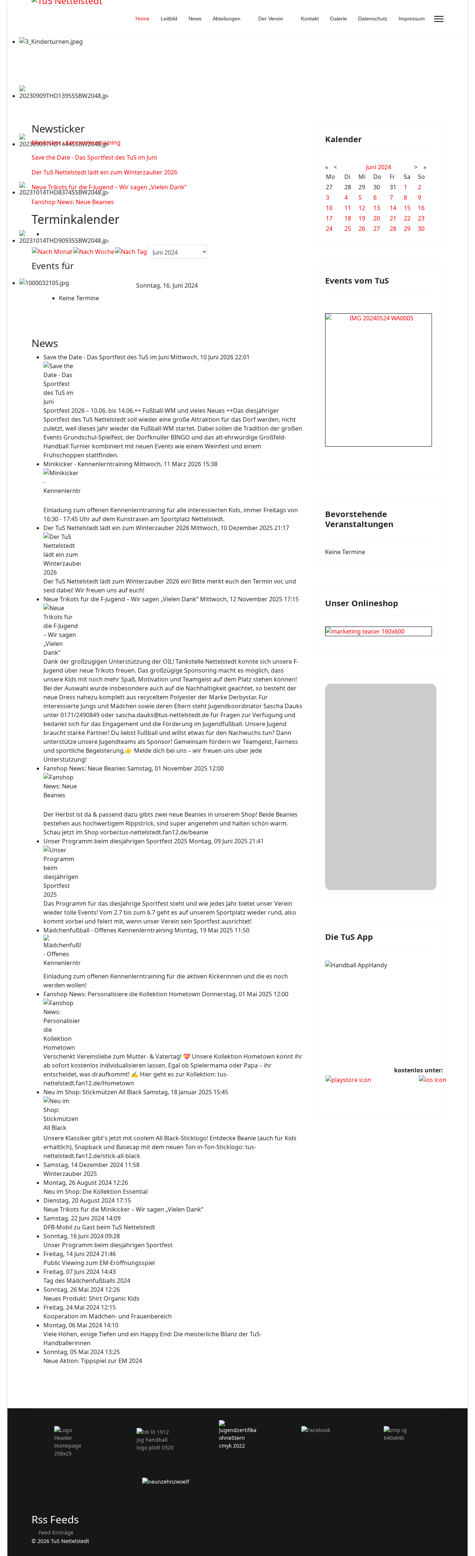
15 (407, 208)
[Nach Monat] (52, 251)
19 (361, 218)
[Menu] (438, 18)
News (195, 19)
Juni (371, 167)
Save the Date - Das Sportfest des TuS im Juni (94, 157)
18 (347, 218)
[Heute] (131, 251)
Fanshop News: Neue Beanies (73, 202)
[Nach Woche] (93, 251)
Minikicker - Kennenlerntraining (76, 142)
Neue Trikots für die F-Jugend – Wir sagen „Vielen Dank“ (109, 187)
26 (361, 229)
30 (421, 229)
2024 (384, 167)
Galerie (338, 19)
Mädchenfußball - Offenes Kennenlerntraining (108, 930)
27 (376, 229)
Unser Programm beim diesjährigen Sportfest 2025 (116, 841)
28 (393, 229)
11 (347, 208)
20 (376, 218)
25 (347, 229)
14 (393, 208)
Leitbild (169, 19)
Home (142, 19)
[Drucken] (45, 234)
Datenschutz (372, 19)
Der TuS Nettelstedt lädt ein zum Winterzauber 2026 (104, 172)
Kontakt (310, 19)
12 (361, 208)
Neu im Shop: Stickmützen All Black (93, 1092)
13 (376, 208)
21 (393, 218)
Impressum (412, 19)
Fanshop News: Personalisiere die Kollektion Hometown (122, 994)
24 (329, 229)
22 (407, 218)
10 (329, 208)
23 (421, 218)
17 (329, 218)
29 (407, 229)
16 (421, 208)
